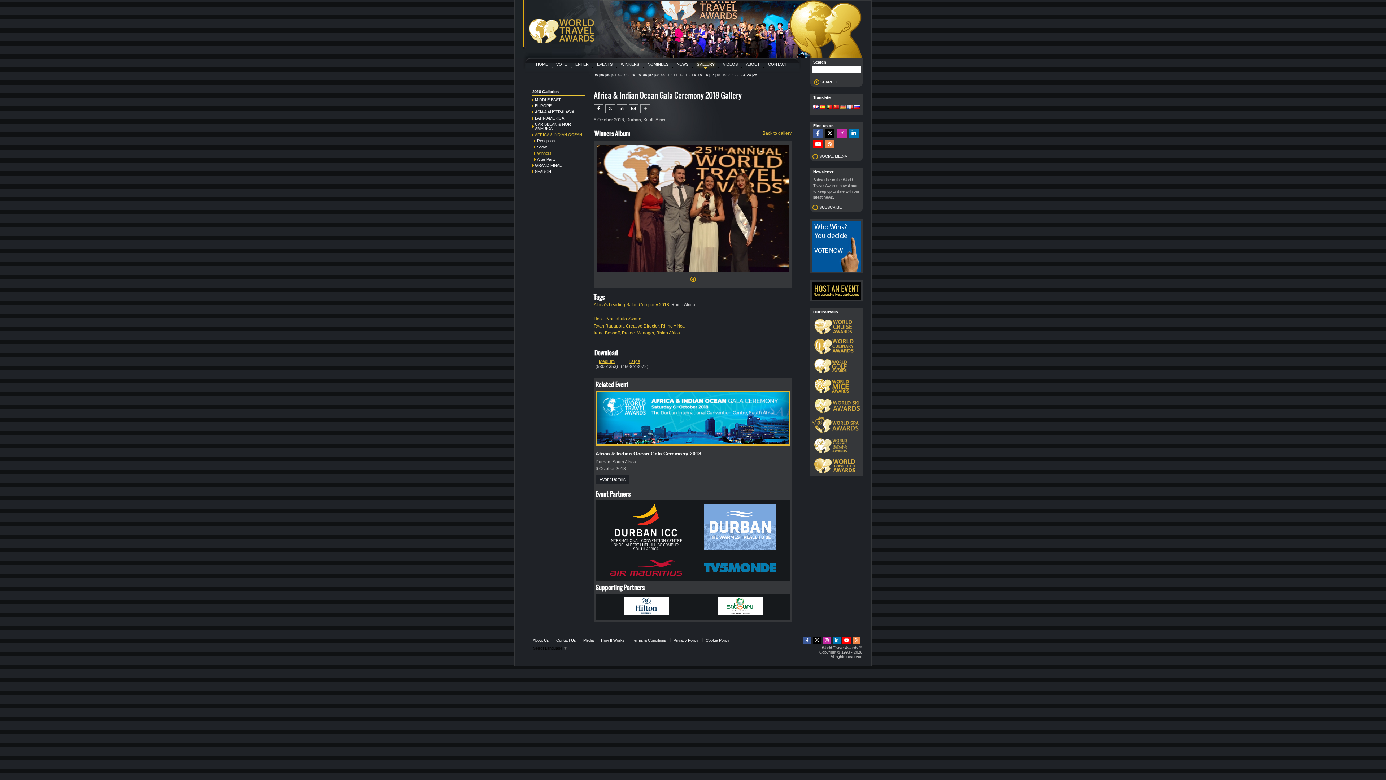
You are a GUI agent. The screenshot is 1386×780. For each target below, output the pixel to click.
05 (639, 75)
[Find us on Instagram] (841, 133)
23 (743, 75)
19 (724, 75)
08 (657, 75)
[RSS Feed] (829, 144)
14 (694, 75)
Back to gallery (777, 133)
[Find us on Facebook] (818, 133)
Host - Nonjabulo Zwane (617, 318)
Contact (777, 64)
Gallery (706, 64)
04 (633, 75)
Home (542, 64)
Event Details (613, 479)
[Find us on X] (829, 133)
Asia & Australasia (554, 112)
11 (675, 75)
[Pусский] (857, 107)
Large (634, 361)
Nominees (658, 64)
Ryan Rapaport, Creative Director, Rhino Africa (639, 326)
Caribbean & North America (555, 126)
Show (542, 147)
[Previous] (693, 281)
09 (663, 75)
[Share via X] (610, 109)
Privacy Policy (686, 640)
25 (755, 75)
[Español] (822, 107)
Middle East (548, 100)
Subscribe (830, 207)
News (682, 64)
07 (651, 75)
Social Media (833, 156)
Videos (730, 64)
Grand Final (548, 165)
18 (718, 75)
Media (588, 640)
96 (602, 75)
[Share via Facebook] (598, 109)
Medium (607, 361)
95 (596, 75)
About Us (541, 640)
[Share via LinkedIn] (621, 109)
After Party (546, 159)
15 (700, 75)
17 (712, 75)
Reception (546, 141)
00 (608, 75)
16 (706, 75)
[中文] (836, 107)
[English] (816, 107)
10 (669, 75)
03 (626, 75)
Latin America (549, 118)
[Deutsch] (843, 107)
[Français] (850, 107)
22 (737, 75)
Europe (543, 106)
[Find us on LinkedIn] (854, 133)
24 (749, 75)
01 (614, 75)
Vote (561, 64)
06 (645, 75)
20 (730, 75)
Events (605, 64)
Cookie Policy (717, 640)
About (753, 64)
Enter (582, 64)
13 (687, 75)
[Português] (829, 107)
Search (543, 171)
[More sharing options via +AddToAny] (645, 109)
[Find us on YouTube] (818, 144)
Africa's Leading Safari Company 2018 (631, 304)
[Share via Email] (633, 109)
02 (620, 75)
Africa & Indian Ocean (558, 135)
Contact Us (566, 640)
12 (681, 75)
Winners (630, 64)
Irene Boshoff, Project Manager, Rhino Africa (637, 332)
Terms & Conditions (649, 640)
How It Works (613, 640)
